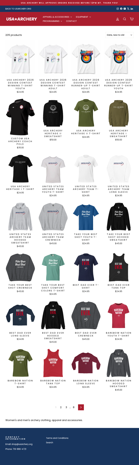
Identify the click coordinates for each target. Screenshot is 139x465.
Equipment (82, 16)
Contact (71, 21)
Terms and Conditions (57, 438)
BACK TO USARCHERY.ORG (18, 8)
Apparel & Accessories (56, 16)
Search (49, 442)
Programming (51, 21)
